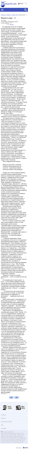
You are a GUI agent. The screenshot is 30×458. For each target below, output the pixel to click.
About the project (6, 421)
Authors (3, 415)
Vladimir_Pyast (15, 14)
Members (9, 14)
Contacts (4, 428)
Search (3, 418)
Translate (12, 24)
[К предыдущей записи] (11, 397)
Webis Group (19, 447)
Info (2, 425)
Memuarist (3, 14)
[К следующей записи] (16, 397)
